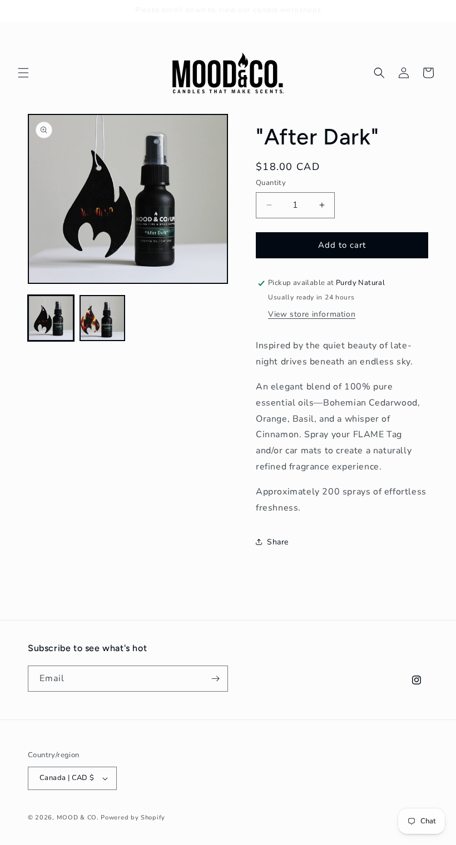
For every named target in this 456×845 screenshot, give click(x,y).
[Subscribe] (215, 679)
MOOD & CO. (78, 817)
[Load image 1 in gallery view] (51, 318)
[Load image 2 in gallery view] (103, 318)
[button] (23, 73)
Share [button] (278, 542)
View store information (311, 314)
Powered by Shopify (133, 817)
